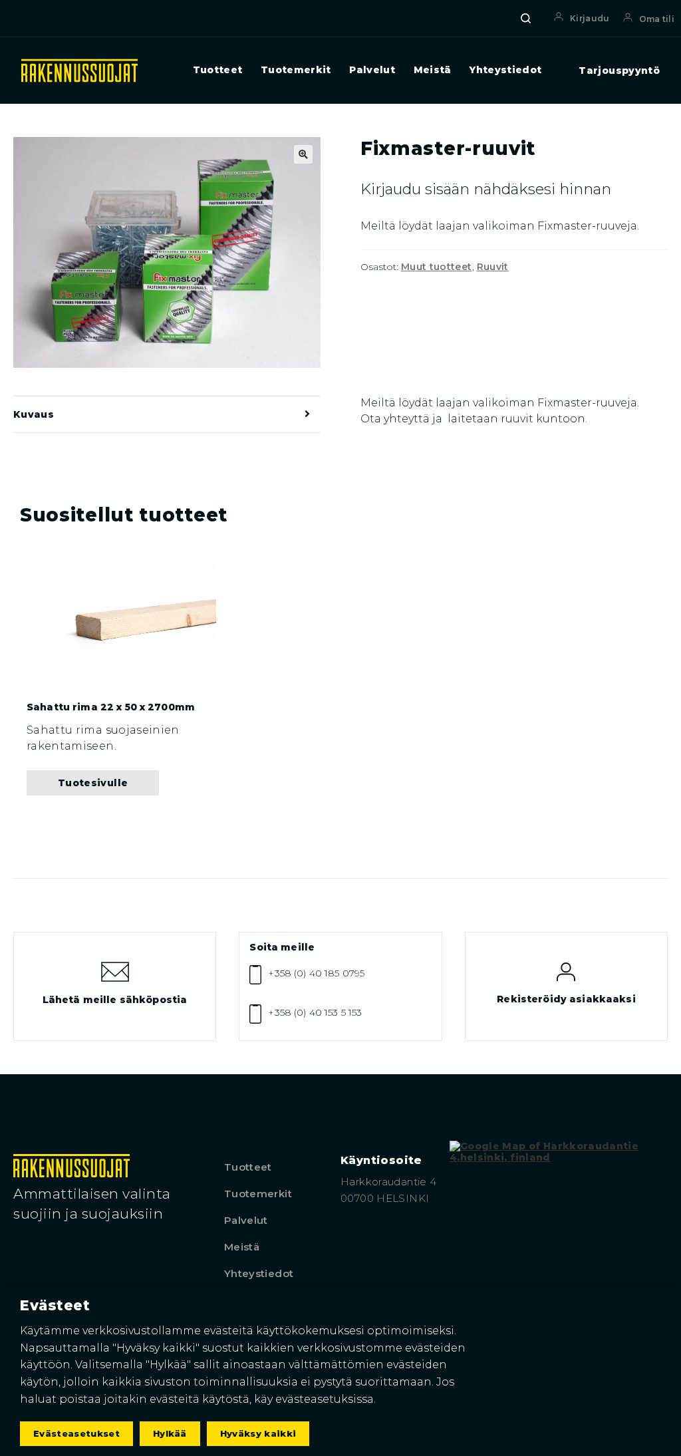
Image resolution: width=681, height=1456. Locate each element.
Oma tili (656, 19)
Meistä (433, 70)
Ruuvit (493, 267)
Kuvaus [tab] (33, 414)
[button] (303, 154)
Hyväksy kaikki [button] (258, 1433)
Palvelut (372, 70)
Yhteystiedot (505, 70)
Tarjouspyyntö (619, 70)
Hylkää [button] (170, 1433)
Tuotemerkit (296, 70)
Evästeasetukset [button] (76, 1433)
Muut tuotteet (436, 267)
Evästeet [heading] (55, 1305)
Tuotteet (218, 70)
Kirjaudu (589, 18)
